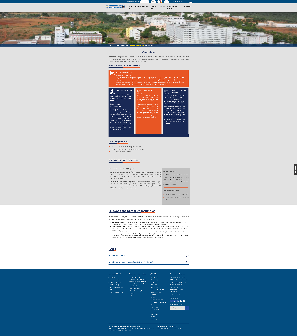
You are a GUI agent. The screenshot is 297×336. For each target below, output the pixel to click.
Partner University (115, 280)
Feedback (153, 294)
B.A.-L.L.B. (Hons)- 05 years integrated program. (126, 147)
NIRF (166, 1)
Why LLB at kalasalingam (121, 45)
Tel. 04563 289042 (177, 1)
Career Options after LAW (119, 256)
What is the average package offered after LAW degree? (131, 262)
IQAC (153, 1)
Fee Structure (149, 45)
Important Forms (134, 286)
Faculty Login (154, 277)
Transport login (155, 287)
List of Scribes (155, 314)
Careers (153, 297)
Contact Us (154, 319)
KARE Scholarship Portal (157, 299)
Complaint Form (175, 294)
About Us (130, 7)
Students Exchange (115, 282)
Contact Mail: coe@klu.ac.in (137, 291)
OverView (111, 45)
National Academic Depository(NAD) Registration (138, 278)
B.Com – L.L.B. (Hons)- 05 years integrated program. (127, 149)
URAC (131, 296)
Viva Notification (155, 309)
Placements (187, 6)
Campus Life (153, 7)
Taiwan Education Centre (116, 292)
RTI (152, 304)
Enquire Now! (295, 169)
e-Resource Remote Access (158, 302)
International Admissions (116, 287)
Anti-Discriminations (176, 284)
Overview (112, 277)
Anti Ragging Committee (178, 277)
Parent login (154, 282)
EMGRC (132, 293)
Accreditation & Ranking (172, 7)
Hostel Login (154, 284)
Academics (145, 6)
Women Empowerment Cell (178, 282)
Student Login (155, 280)
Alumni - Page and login (157, 289)
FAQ (155, 45)
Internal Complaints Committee (179, 280)
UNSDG (153, 317)
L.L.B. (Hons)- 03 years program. (121, 152)
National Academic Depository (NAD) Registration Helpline (138, 282)
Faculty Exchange (115, 284)
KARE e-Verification (135, 288)
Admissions (137, 6)
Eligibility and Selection (137, 45)
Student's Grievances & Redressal (177, 290)
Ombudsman (174, 287)
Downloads (154, 312)
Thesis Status (154, 307)
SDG (160, 1)
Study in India (113, 289)
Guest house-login (156, 292)
